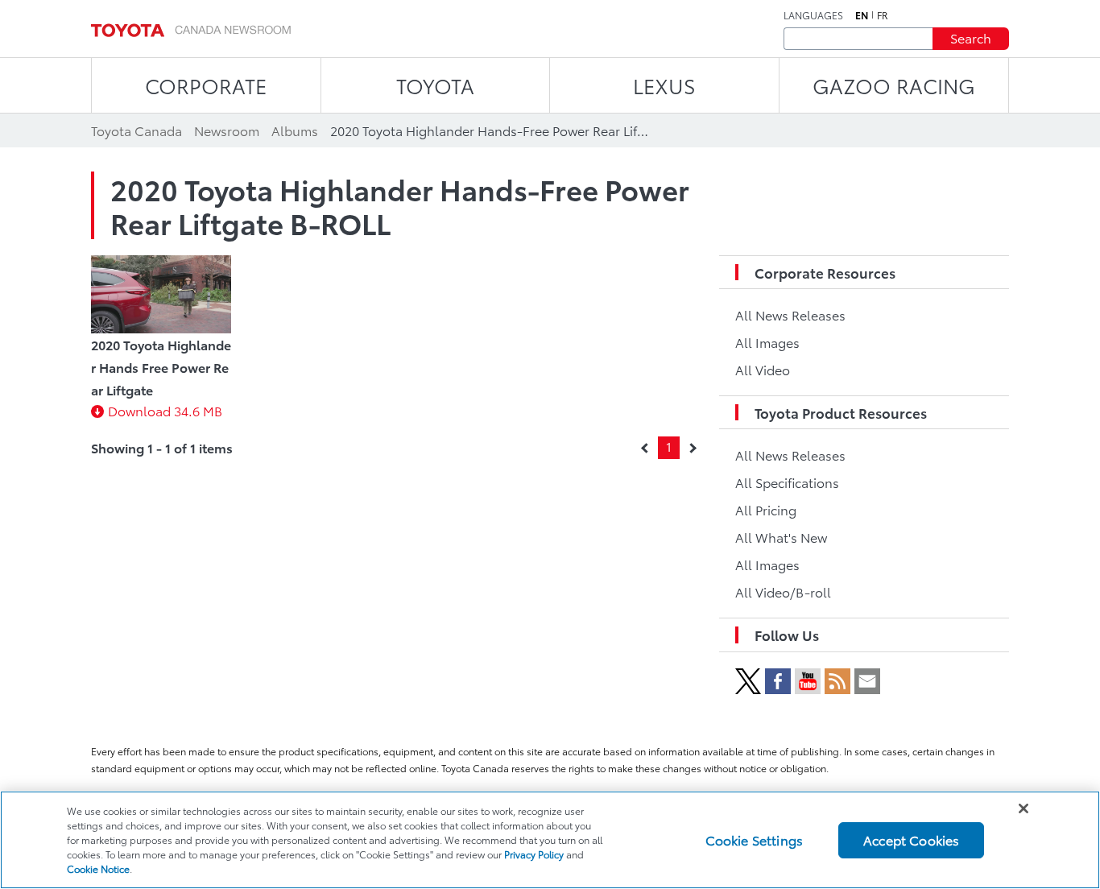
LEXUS (664, 85)
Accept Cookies (911, 839)
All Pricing (765, 509)
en (861, 15)
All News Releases (790, 314)
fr (882, 15)
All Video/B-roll (783, 591)
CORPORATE (206, 85)
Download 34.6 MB (165, 410)
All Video (762, 369)
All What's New (781, 536)
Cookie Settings (754, 839)
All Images (767, 342)
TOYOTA (435, 85)
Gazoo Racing (894, 85)
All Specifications (787, 482)
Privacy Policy (534, 854)
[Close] (1023, 808)
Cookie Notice (98, 868)
